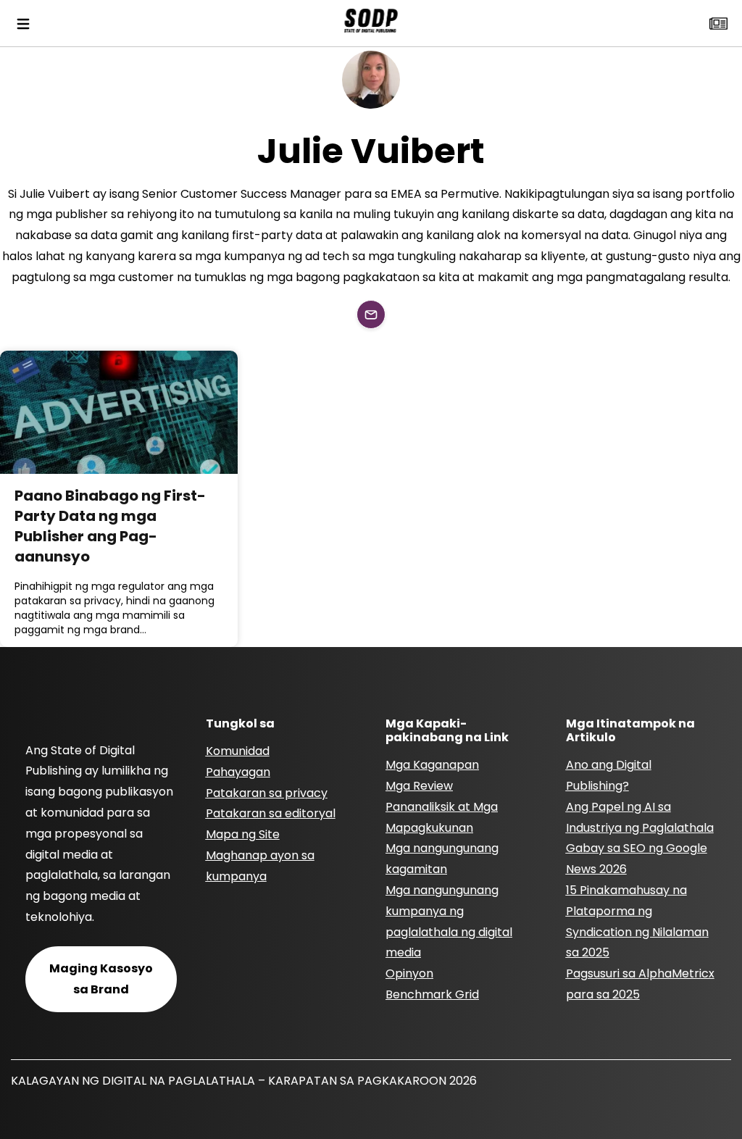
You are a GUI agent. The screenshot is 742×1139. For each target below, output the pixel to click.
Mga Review (419, 785)
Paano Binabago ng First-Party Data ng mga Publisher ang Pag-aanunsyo (110, 526)
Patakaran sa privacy (267, 793)
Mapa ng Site (243, 834)
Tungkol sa (240, 723)
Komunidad (238, 751)
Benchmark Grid (432, 994)
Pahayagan (238, 772)
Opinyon (409, 973)
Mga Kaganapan (432, 764)
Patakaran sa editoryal (270, 813)
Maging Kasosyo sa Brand (101, 979)
